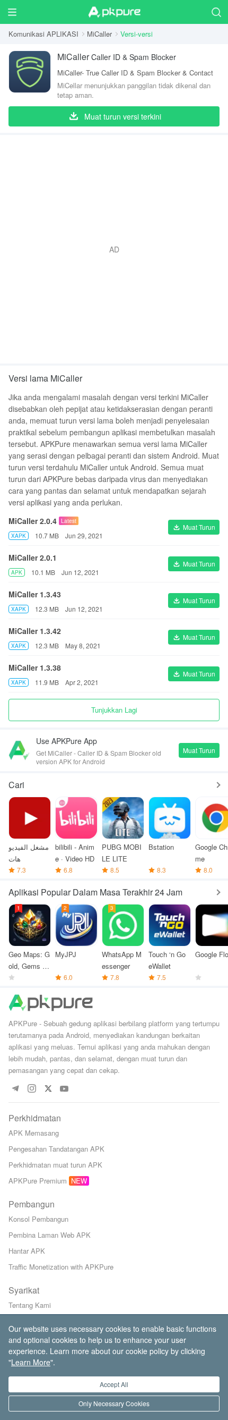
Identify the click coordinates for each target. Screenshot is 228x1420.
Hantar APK (26, 1251)
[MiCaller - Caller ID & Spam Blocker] (29, 75)
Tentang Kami (29, 1305)
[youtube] (64, 1089)
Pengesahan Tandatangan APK (56, 1149)
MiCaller (99, 34)
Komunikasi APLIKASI (43, 34)
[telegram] (15, 1089)
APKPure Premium (37, 1181)
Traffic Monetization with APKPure (60, 1267)
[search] (216, 12)
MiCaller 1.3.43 (34, 594)
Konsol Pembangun (38, 1219)
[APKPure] (114, 12)
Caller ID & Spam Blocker (116, 56)
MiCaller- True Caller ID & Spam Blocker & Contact (135, 72)
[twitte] (48, 1089)
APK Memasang (33, 1133)
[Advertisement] (114, 249)
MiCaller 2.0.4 (32, 520)
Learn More (30, 1362)
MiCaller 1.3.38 (34, 667)
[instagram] (31, 1089)
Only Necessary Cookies (114, 1403)
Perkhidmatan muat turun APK (55, 1165)
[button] (194, 527)
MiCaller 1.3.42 (34, 631)
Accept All (114, 1384)
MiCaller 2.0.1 (32, 557)
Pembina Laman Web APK (49, 1235)
